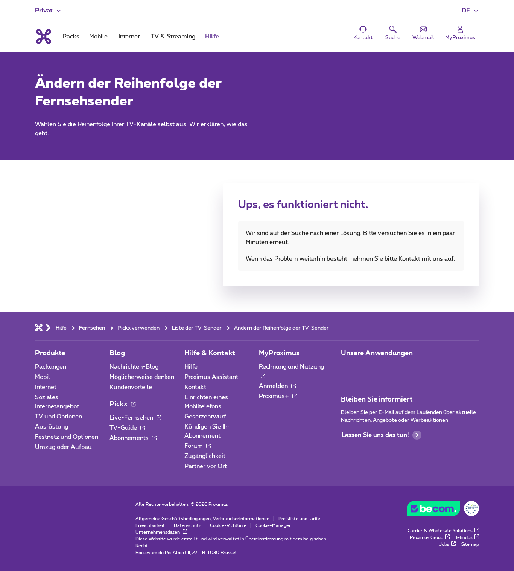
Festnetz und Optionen (66, 437)
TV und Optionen (58, 417)
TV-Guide (123, 428)
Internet (45, 387)
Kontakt (195, 387)
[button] (470, 10)
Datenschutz (187, 525)
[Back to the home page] (43, 37)
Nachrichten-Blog (133, 367)
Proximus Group (426, 537)
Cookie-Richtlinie (228, 525)
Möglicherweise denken (141, 377)
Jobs (444, 544)
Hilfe (191, 367)
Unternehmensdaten (158, 532)
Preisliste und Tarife (299, 518)
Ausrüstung (51, 427)
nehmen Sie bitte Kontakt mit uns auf (402, 259)
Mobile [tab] (98, 37)
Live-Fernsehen (132, 418)
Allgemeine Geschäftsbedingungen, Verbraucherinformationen (202, 518)
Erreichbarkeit (150, 525)
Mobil (42, 377)
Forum (194, 446)
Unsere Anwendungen (377, 353)
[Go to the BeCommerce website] (443, 510)
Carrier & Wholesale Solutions (440, 530)
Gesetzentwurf (205, 417)
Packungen (50, 367)
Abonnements (129, 438)
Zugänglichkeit (204, 456)
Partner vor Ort (205, 466)
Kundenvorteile (130, 387)
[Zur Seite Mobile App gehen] (347, 369)
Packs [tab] (70, 37)
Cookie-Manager (273, 525)
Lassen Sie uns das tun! (375, 435)
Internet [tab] (129, 37)
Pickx (119, 404)
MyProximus (279, 353)
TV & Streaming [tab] (173, 37)
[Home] (39, 327)
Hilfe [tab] (212, 37)
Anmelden (274, 386)
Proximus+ (274, 396)
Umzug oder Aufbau (63, 447)
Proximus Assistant (211, 377)
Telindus (464, 537)
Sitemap (470, 544)
